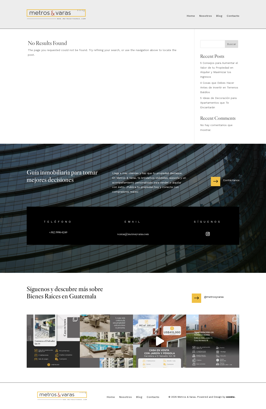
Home (191, 15)
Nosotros (205, 15)
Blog (219, 15)
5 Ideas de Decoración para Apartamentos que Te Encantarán (218, 102)
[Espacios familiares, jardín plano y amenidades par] (159, 341)
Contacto (233, 15)
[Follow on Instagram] (208, 234)
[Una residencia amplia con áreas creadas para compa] (53, 341)
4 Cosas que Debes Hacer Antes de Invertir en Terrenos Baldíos (219, 87)
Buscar (231, 44)
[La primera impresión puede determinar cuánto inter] (106, 341)
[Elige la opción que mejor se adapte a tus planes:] (212, 341)
